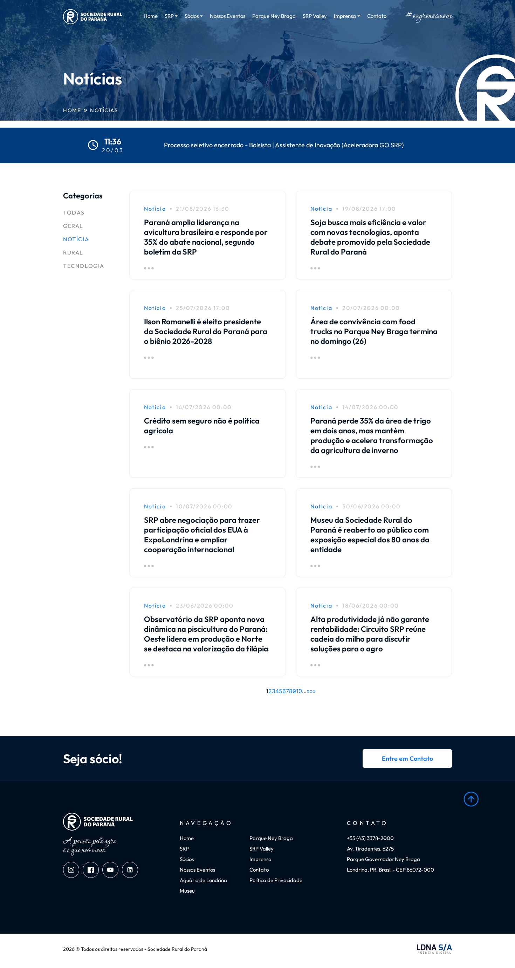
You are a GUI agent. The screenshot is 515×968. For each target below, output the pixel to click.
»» (313, 691)
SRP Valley (315, 16)
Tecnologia (83, 265)
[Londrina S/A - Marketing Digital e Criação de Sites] (434, 949)
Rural (73, 252)
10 (299, 691)
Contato (376, 16)
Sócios (187, 859)
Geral (73, 225)
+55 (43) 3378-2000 (370, 838)
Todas (74, 212)
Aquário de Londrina (203, 880)
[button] (471, 799)
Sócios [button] (192, 16)
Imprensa (260, 859)
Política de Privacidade (275, 880)
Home (151, 16)
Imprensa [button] (345, 16)
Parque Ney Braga (274, 16)
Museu (187, 890)
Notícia (76, 239)
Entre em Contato (407, 758)
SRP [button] (169, 16)
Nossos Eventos (227, 16)
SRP (184, 848)
